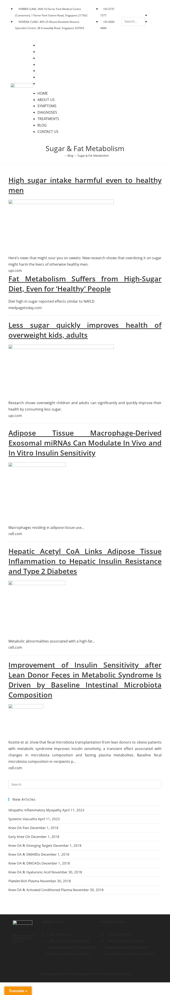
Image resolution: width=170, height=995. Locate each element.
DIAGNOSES (50, 64)
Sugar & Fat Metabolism (93, 156)
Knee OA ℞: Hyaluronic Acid (29, 872)
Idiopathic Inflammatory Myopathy (35, 810)
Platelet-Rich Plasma (23, 881)
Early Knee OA (19, 836)
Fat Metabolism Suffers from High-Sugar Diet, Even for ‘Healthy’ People (84, 283)
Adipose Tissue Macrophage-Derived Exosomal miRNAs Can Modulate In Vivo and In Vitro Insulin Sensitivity (84, 443)
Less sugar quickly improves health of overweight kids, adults (84, 330)
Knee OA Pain (18, 828)
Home (46, 45)
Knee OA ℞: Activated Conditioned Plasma (40, 890)
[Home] (62, 156)
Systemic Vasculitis (22, 819)
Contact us (51, 83)
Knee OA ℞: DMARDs (24, 854)
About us (49, 51)
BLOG (45, 77)
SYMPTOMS (50, 58)
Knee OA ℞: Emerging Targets (30, 845)
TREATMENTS (51, 70)
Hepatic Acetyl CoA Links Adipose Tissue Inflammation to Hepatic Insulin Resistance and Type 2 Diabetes (84, 561)
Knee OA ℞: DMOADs (24, 863)
